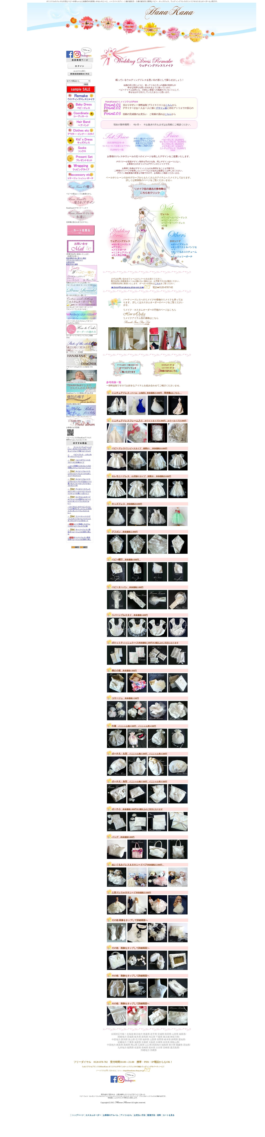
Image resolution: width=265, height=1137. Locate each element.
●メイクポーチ (119, 250)
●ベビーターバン (169, 220)
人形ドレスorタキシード (131, 892)
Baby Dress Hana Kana (169, 13)
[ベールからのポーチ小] (158, 830)
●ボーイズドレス (179, 244)
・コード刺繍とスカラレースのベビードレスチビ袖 (79, 525)
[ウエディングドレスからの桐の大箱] (158, 1024)
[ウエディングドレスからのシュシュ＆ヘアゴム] (137, 968)
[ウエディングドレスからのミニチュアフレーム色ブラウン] (158, 441)
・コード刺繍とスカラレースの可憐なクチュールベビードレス (79, 467)
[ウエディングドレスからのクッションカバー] (178, 941)
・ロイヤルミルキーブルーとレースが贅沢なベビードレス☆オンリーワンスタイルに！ (79, 500)
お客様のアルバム (110, 1115)
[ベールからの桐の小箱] (178, 691)
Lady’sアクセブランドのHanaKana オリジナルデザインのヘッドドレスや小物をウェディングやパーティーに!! (123, 1067)
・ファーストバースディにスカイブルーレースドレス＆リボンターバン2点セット (79, 518)
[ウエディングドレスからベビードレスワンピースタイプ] (117, 469)
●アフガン (117, 247)
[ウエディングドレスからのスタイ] (117, 635)
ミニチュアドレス (137, 393)
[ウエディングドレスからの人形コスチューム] (117, 913)
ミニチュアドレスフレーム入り (149, 420)
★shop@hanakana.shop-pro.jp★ (127, 287)
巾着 (134, 726)
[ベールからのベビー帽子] (178, 580)
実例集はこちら (172, 393)
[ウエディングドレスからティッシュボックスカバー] (178, 996)
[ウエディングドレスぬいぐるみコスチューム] (137, 885)
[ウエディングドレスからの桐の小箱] (117, 691)
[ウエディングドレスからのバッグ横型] (158, 857)
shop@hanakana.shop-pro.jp (133, 1071)
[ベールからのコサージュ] (117, 719)
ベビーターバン (127, 587)
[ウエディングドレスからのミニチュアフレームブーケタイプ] (178, 441)
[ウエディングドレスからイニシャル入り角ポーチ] (178, 802)
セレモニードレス (141, 476)
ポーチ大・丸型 (139, 753)
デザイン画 (161, 108)
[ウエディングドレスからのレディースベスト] (117, 941)
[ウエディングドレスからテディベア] (137, 1024)
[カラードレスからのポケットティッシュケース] (137, 663)
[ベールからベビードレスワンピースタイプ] (158, 469)
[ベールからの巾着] (178, 746)
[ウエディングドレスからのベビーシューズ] (158, 968)
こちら (168, 105)
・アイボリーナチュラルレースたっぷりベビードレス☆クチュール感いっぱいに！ (79, 491)
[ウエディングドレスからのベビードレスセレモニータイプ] (117, 497)
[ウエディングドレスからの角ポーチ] (117, 802)
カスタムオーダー (93, 1115)
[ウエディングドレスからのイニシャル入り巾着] (117, 746)
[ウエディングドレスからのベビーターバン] (117, 608)
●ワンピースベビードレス (174, 217)
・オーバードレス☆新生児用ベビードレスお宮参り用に (79, 538)
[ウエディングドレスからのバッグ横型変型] (117, 857)
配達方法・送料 (154, 1115)
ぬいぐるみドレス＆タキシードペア (138, 864)
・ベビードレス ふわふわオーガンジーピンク (80, 455)
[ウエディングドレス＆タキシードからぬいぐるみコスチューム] (117, 885)
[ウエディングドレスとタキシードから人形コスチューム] (137, 913)
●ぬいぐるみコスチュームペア (184, 253)
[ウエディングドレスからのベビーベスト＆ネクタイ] (137, 941)
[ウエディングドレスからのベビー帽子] (117, 580)
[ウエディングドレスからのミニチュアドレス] (137, 413)
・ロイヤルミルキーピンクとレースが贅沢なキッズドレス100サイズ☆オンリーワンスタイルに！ (80, 510)
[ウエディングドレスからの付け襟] (158, 996)
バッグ (123, 837)
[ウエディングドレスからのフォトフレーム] (178, 968)
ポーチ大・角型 (139, 781)
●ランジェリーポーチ (181, 256)
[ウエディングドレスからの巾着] (158, 746)
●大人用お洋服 (119, 255)
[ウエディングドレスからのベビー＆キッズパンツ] (117, 996)
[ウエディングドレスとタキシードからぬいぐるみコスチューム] (158, 885)
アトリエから (126, 1115)
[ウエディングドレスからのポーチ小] (117, 830)
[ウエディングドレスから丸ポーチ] (158, 774)
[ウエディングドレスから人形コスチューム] (178, 913)
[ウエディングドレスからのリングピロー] (137, 996)
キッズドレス (127, 504)
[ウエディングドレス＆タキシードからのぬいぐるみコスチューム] (178, 885)
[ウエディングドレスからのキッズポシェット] (178, 1024)
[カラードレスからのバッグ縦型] (137, 857)
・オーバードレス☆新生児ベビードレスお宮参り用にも (79, 532)
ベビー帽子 (126, 559)
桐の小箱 (124, 670)
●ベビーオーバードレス (173, 223)
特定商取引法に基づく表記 (76, 258)
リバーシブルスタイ (130, 615)
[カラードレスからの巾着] (137, 746)
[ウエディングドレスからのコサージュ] (137, 719)
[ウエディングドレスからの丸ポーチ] (117, 774)
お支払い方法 (139, 1115)
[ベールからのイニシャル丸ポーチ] (178, 774)
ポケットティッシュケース (145, 642)
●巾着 (164, 225)
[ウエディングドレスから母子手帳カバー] (117, 1024)
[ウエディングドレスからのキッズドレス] (117, 524)
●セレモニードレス (121, 244)
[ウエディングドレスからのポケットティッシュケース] (117, 663)
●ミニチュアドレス (121, 252)
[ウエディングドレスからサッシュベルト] (158, 941)
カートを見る (168, 1115)
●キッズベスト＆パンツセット (184, 248)
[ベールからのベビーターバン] (158, 608)
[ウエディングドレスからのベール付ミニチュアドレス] (117, 413)
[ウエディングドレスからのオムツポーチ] (117, 968)
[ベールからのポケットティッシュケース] (158, 663)
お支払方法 (70, 262)
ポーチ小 (137, 809)
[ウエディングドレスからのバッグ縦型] (178, 857)
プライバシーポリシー (74, 260)
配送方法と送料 (72, 264)
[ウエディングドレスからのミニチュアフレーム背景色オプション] (117, 441)
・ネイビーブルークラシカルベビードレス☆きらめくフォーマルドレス (79, 473)
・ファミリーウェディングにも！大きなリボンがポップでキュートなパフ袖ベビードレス (80, 449)
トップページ (78, 1115)
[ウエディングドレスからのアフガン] (117, 552)
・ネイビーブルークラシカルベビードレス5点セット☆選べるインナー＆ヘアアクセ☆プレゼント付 (80, 482)
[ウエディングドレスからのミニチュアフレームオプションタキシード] (137, 441)
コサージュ (125, 698)
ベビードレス (139, 448)
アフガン (125, 531)
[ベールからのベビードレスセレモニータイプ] (178, 497)
